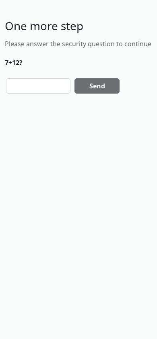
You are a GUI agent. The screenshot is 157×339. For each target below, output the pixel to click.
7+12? (14, 62)
